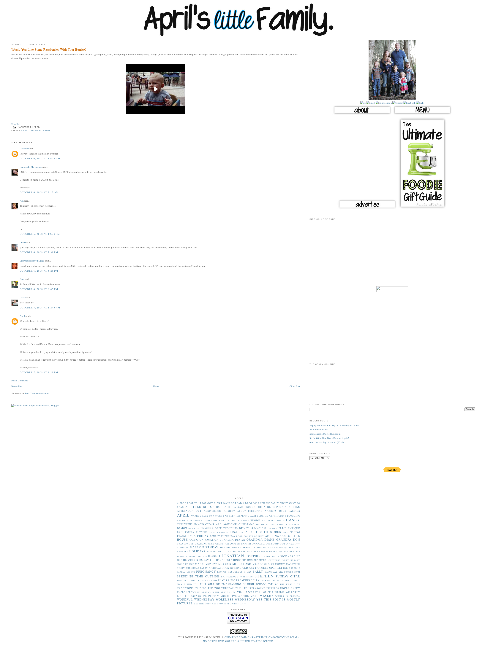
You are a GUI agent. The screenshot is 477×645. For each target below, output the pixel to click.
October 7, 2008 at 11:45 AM (40, 307)
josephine (254, 556)
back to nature (212, 516)
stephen (264, 576)
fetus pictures (218, 532)
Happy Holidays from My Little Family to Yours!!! (334, 425)
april (183, 515)
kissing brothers (254, 560)
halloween (232, 543)
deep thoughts (226, 528)
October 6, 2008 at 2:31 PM (39, 252)
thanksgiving (207, 580)
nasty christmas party (192, 568)
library (295, 560)
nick (225, 567)
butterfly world (273, 520)
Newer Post (17, 386)
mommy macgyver (287, 564)
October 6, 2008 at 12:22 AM (40, 158)
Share (15, 124)
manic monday (206, 564)
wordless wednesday (235, 599)
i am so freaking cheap (242, 551)
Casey (23, 297)
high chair (270, 547)
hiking (283, 547)
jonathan (36, 130)
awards (196, 515)
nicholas (215, 567)
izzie (296, 551)
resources (235, 571)
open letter (278, 567)
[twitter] (397, 102)
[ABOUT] (362, 114)
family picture (196, 532)
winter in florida (287, 596)
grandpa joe (185, 543)
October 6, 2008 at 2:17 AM (39, 192)
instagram (285, 551)
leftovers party (278, 560)
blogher (206, 520)
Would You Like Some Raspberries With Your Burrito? (48, 49)
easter (272, 528)
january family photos (192, 556)
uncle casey (290, 588)
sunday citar (288, 576)
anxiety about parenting (243, 510)
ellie (283, 528)
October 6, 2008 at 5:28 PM (39, 270)
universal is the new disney (216, 592)
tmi (270, 584)
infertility (269, 551)
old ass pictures (255, 567)
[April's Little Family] (238, 35)
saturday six (274, 571)
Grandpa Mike (204, 543)
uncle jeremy (186, 592)
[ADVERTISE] (367, 208)
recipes (222, 572)
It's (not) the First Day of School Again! (329, 438)
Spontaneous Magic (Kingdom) (325, 433)
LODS (23, 242)
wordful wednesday (195, 599)
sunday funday (187, 580)
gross (219, 543)
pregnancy (206, 571)
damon (182, 528)
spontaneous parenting (237, 576)
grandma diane (261, 539)
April (22, 316)
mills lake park (263, 564)
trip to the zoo (207, 588)
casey (25, 130)
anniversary (213, 510)
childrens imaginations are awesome (207, 524)
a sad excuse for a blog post (258, 507)
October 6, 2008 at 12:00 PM (40, 233)
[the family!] (392, 99)
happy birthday (204, 547)
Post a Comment (19, 380)
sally (258, 571)
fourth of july (254, 536)
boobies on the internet (231, 520)
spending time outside (198, 576)
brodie (255, 520)
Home (156, 386)
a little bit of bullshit (208, 507)
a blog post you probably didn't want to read (209, 503)
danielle (207, 528)
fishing (295, 532)
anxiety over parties (282, 510)
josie (267, 556)
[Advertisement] (392, 256)
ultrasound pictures (264, 588)
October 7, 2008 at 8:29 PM (39, 372)
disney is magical (253, 528)
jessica (214, 556)
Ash (22, 200)
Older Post (295, 386)
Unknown (25, 148)
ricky (248, 571)
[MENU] (422, 114)
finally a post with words (255, 532)
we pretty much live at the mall (230, 596)
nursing (235, 567)
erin (180, 532)
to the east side (287, 584)
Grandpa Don (288, 539)
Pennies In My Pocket (31, 166)
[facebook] (409, 102)
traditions (185, 588)
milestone (241, 564)
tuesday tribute (234, 588)
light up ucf (185, 564)
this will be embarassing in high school (233, 584)
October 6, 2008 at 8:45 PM (39, 289)
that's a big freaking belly (239, 580)
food (239, 536)
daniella (194, 528)
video (46, 130)
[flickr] (420, 102)
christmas (246, 524)
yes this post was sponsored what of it (220, 603)
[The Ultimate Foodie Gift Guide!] (422, 208)
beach (252, 515)
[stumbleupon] (383, 102)
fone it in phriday (223, 536)
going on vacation (203, 539)
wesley (267, 596)
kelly (276, 556)
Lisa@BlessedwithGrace (32, 260)
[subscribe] (363, 102)
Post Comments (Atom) (36, 393)
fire (285, 532)
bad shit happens (235, 515)
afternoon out (189, 510)
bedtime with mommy (271, 515)
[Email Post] (14, 127)
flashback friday (193, 536)
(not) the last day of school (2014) (326, 442)
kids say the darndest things (218, 560)
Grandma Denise (232, 539)
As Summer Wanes (318, 429)
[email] (370, 102)
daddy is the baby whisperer (278, 524)
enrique (294, 528)
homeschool (215, 551)
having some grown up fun (241, 547)
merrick (224, 564)
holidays (197, 551)
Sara (22, 279)
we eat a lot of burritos (266, 592)
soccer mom (292, 572)
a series (292, 507)
